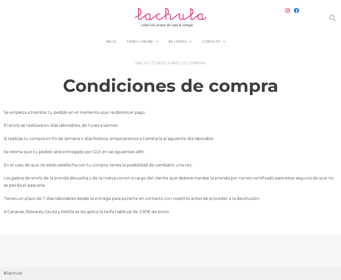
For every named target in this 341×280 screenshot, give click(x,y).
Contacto (211, 41)
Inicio (111, 41)
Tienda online (140, 41)
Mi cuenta (178, 41)
